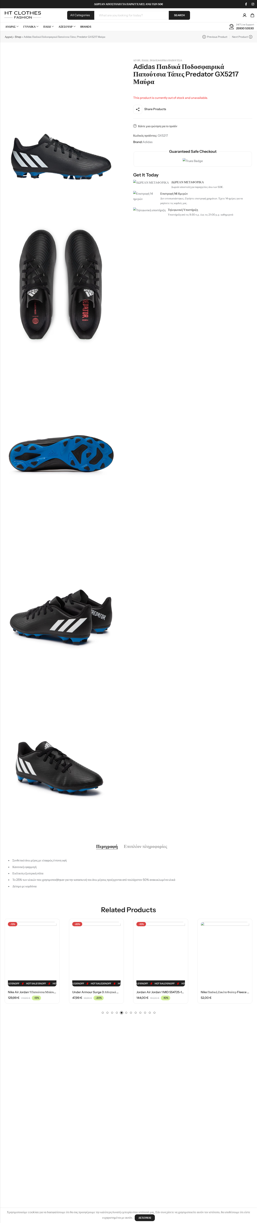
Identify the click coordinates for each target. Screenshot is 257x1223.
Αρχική (8, 37)
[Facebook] (246, 4)
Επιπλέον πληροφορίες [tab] (145, 846)
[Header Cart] (252, 15)
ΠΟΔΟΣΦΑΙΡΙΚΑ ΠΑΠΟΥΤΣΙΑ (166, 60)
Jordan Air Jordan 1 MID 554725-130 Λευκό (101, 992)
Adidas (148, 142)
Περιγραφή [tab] (107, 846)
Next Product (240, 37)
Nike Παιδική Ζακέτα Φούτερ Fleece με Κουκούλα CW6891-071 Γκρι (180, 992)
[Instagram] (253, 4)
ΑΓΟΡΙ (136, 60)
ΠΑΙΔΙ (145, 60)
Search (179, 15)
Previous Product (217, 37)
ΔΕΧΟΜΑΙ (144, 1217)
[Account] (245, 15)
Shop (18, 37)
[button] (103, 1013)
